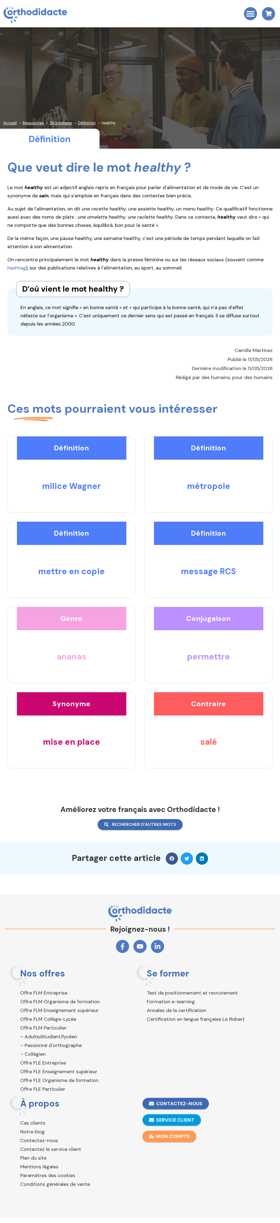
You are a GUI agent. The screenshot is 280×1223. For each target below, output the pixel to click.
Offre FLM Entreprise (43, 993)
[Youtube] (140, 946)
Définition (50, 139)
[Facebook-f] (122, 946)
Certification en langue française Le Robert (196, 1019)
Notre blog (32, 1131)
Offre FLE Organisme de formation (59, 1080)
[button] (250, 13)
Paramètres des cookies (47, 1175)
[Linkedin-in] (157, 946)
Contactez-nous (39, 1140)
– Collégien (33, 1054)
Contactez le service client (50, 1149)
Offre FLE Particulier (42, 1089)
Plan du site (33, 1158)
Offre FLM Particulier (43, 1028)
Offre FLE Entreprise (43, 1063)
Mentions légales (39, 1166)
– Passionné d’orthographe (51, 1045)
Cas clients (32, 1123)
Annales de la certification (176, 1010)
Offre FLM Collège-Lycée (48, 1019)
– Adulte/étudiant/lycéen (48, 1036)
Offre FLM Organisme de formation (60, 1001)
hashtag (16, 268)
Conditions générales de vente (55, 1184)
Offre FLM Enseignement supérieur (59, 1010)
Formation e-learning (171, 1001)
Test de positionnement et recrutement (192, 993)
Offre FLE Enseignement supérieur (58, 1071)
